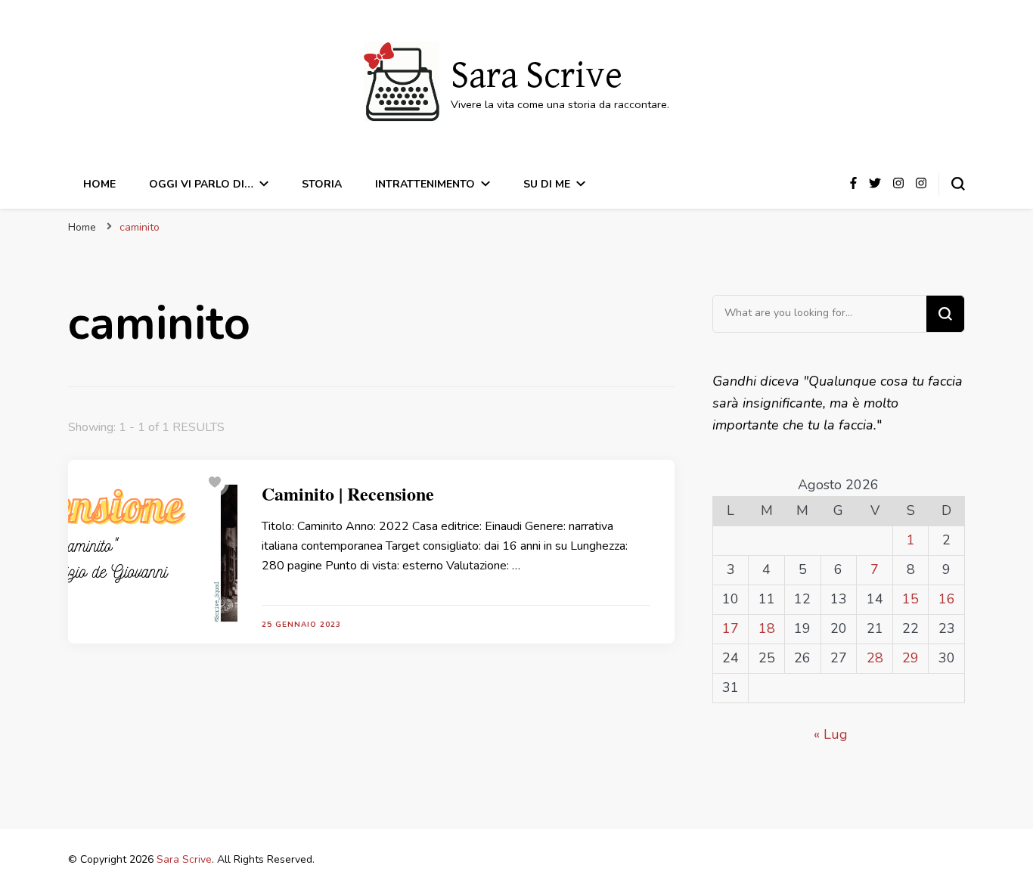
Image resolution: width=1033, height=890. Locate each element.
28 (875, 658)
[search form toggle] (958, 184)
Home (99, 184)
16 (946, 599)
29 (910, 658)
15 (910, 599)
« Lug (831, 734)
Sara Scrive (536, 76)
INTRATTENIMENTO (425, 184)
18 (766, 628)
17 (730, 628)
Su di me (546, 184)
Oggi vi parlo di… (201, 184)
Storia (322, 184)
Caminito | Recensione (348, 493)
